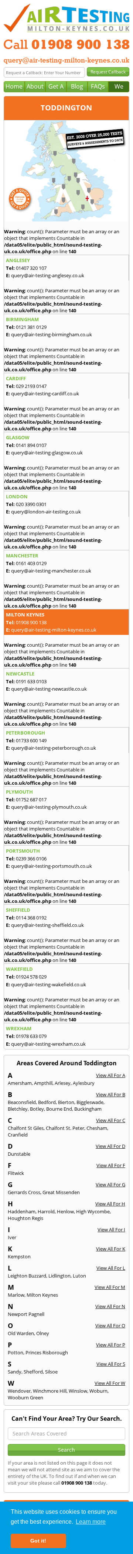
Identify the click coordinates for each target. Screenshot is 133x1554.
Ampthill (43, 1083)
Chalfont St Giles (26, 1128)
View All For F (110, 1165)
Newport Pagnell (26, 1314)
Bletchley (18, 1109)
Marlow (16, 1295)
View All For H (110, 1203)
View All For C (110, 1120)
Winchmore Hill (49, 1391)
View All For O (110, 1325)
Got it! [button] (38, 1541)
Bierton (66, 1102)
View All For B (110, 1094)
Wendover (19, 1391)
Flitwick (16, 1173)
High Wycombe (93, 1211)
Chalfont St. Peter (65, 1128)
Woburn (98, 1391)
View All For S (110, 1364)
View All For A (110, 1075)
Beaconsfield (22, 1102)
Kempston (19, 1256)
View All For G (110, 1184)
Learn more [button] (91, 1522)
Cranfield (18, 1134)
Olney (42, 1333)
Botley (37, 1109)
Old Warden (21, 1333)
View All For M (110, 1287)
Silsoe (51, 1371)
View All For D (110, 1146)
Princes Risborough (46, 1352)
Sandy (14, 1371)
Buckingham (88, 1109)
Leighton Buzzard (27, 1275)
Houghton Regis (25, 1218)
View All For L (110, 1268)
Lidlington (59, 1275)
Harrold (46, 1211)
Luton (79, 1275)
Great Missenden (61, 1192)
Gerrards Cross (24, 1192)
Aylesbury (84, 1083)
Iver (12, 1237)
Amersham (20, 1083)
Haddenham (21, 1211)
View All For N (110, 1306)
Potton (15, 1352)
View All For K (110, 1248)
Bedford (47, 1102)
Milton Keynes (42, 1295)
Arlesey (63, 1083)
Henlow (65, 1211)
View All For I (111, 1229)
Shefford (33, 1371)
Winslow (78, 1391)
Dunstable (19, 1154)
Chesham (96, 1128)
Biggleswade (89, 1102)
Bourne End (59, 1109)
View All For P (110, 1344)
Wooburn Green (25, 1397)
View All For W (110, 1383)
